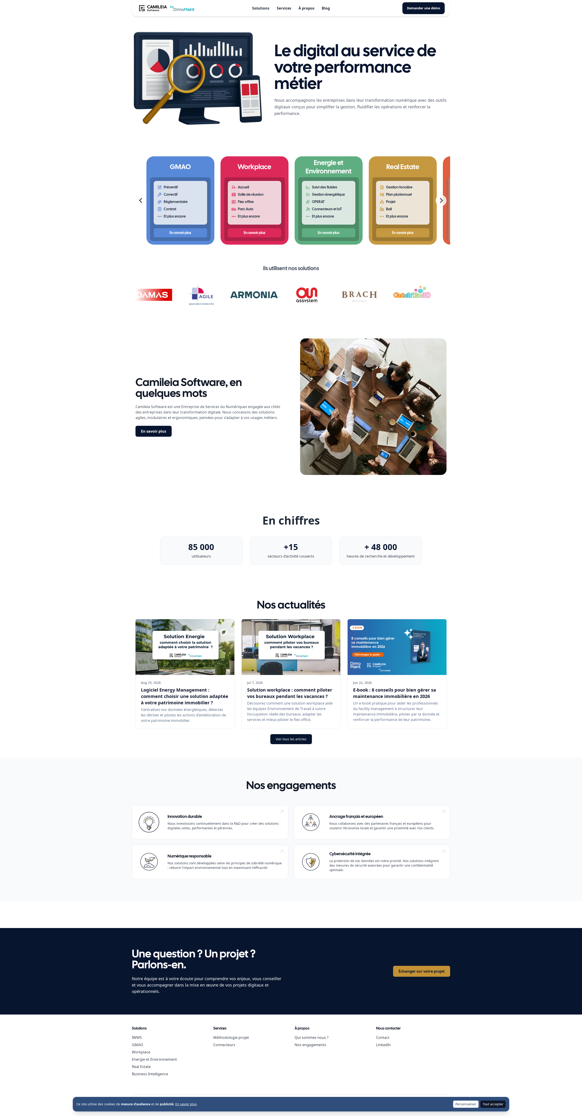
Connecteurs (224, 1044)
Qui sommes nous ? (312, 1037)
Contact (382, 1037)
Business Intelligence (150, 1073)
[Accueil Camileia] (166, 8)
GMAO (137, 1044)
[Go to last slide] (140, 200)
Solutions (260, 8)
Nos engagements (310, 1044)
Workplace (141, 1052)
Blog (326, 8)
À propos (306, 8)
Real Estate (141, 1066)
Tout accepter (493, 1104)
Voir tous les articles (291, 739)
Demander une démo (423, 8)
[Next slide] (441, 200)
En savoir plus (153, 431)
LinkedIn (383, 1044)
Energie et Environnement (154, 1059)
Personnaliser (465, 1104)
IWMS (137, 1037)
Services (284, 8)
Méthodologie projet (231, 1037)
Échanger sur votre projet (422, 971)
